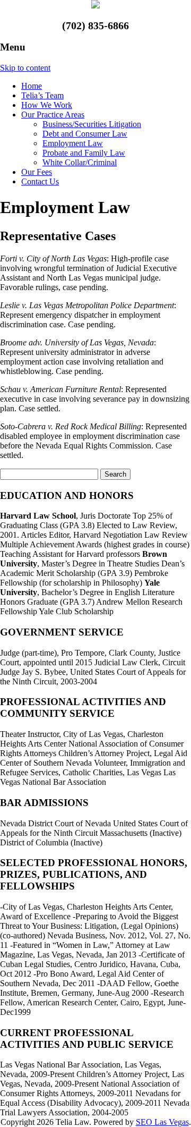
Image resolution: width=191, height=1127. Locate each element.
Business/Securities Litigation (91, 124)
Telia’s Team (42, 95)
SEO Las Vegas (162, 1121)
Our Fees (36, 171)
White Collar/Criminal (79, 162)
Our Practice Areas (52, 114)
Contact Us (40, 181)
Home (31, 85)
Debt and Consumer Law (84, 133)
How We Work (46, 104)
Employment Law (72, 143)
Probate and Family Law (83, 152)
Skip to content (25, 67)
